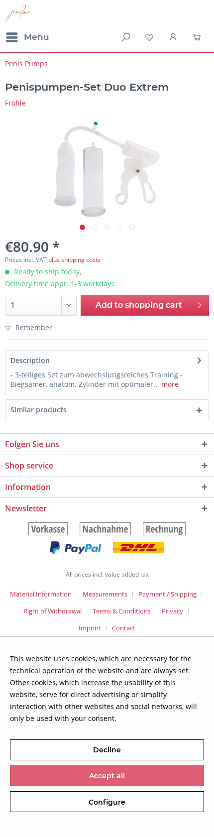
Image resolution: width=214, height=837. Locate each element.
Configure (107, 802)
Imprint (90, 627)
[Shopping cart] (198, 37)
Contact (123, 627)
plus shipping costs (74, 259)
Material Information (41, 594)
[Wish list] (149, 37)
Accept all (107, 775)
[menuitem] (27, 37)
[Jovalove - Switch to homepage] (18, 13)
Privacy (172, 610)
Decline (107, 749)
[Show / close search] (125, 37)
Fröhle (15, 103)
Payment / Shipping (167, 594)
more (169, 384)
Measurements (105, 594)
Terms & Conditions (122, 610)
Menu (36, 37)
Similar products (38, 409)
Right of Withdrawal (52, 610)
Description (30, 360)
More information (147, 718)
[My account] (174, 37)
